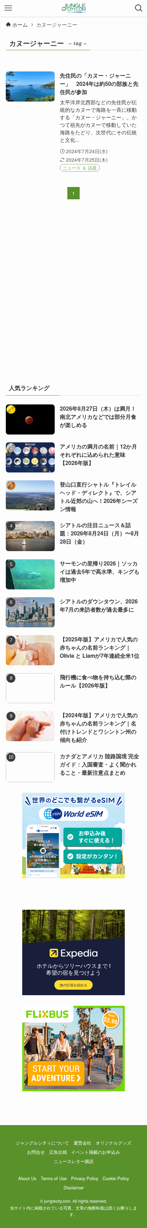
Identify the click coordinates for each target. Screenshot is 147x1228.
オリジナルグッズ (113, 1142)
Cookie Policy (116, 1178)
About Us (27, 1178)
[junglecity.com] (73, 8)
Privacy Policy (84, 1178)
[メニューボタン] (8, 8)
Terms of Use (54, 1178)
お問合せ (36, 1152)
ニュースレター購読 (74, 1161)
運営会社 (82, 1142)
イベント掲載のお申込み (95, 1152)
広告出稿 (58, 1152)
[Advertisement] (73, 296)
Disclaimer (74, 1187)
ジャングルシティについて (42, 1142)
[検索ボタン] (139, 8)
